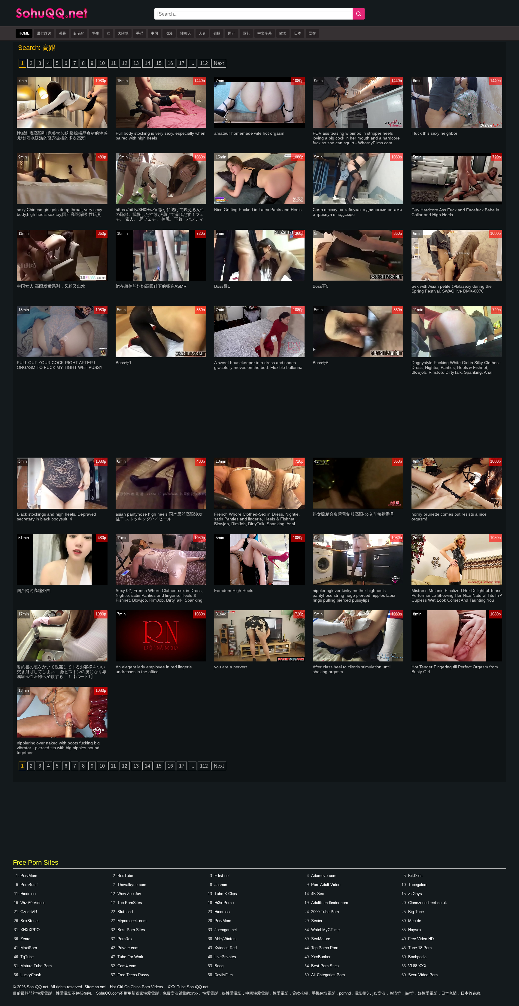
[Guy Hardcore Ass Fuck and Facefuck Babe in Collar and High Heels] (456, 203)
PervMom (28, 875)
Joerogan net (225, 930)
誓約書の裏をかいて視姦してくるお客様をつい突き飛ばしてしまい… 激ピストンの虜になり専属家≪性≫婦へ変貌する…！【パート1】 (61, 671)
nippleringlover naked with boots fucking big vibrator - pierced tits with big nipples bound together (58, 748)
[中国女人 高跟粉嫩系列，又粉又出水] (62, 279)
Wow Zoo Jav (129, 893)
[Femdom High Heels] (259, 583)
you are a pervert (230, 666)
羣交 (312, 33)
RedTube (125, 875)
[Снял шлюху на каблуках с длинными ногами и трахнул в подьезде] (358, 203)
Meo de (414, 921)
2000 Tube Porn (325, 911)
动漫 (169, 33)
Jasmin (220, 884)
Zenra (25, 939)
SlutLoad (125, 911)
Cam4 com (126, 966)
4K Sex (317, 893)
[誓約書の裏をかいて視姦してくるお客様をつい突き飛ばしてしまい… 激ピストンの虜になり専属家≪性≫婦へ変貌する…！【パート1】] (62, 660)
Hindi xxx (28, 893)
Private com (127, 948)
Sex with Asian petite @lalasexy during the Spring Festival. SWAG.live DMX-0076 (451, 288)
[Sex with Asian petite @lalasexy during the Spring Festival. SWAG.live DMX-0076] (456, 279)
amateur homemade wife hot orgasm (249, 133)
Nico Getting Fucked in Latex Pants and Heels (258, 209)
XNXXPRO (30, 930)
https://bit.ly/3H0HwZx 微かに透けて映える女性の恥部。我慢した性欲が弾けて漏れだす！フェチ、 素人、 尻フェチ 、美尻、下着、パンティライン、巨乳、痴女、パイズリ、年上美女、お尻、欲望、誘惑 (160, 219)
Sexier (316, 921)
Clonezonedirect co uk (427, 902)
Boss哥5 (321, 286)
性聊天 (185, 33)
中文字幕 (264, 33)
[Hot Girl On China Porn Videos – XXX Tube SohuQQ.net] (52, 18)
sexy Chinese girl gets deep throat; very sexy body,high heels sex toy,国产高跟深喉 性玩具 (59, 212)
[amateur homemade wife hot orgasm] (259, 126)
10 (102, 63)
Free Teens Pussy (133, 975)
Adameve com (323, 875)
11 (113, 63)
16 (170, 63)
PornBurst (29, 884)
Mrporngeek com (132, 921)
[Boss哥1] (259, 279)
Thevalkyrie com (131, 884)
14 (147, 63)
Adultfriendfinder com (329, 902)
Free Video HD (421, 939)
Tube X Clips (225, 893)
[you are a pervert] (259, 660)
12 (124, 63)
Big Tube (416, 911)
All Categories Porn (328, 975)
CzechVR (28, 911)
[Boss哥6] (358, 356)
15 (159, 63)
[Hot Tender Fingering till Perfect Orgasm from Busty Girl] (456, 660)
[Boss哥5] (358, 279)
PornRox (124, 939)
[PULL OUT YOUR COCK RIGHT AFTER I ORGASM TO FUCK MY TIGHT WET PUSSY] (62, 356)
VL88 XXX (417, 966)
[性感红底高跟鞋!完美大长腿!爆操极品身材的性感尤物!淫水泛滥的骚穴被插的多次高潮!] (62, 126)
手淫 (139, 33)
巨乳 (246, 33)
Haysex (414, 930)
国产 (231, 33)
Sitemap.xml (95, 987)
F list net (222, 875)
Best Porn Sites (131, 930)
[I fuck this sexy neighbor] (456, 126)
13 (136, 63)
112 (204, 63)
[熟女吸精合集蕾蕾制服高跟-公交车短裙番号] (358, 507)
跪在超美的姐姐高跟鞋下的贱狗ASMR (151, 286)
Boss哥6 (321, 362)
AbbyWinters (225, 939)
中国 (154, 33)
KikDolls (415, 875)
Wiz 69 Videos (33, 902)
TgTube (27, 957)
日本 (297, 33)
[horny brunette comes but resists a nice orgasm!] (456, 507)
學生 (95, 33)
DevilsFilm (223, 975)
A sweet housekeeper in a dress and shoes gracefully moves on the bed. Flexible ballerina (258, 365)
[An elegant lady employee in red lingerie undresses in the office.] (161, 660)
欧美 (283, 33)
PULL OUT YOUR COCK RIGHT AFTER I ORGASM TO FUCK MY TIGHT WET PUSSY (59, 365)
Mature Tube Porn (36, 966)
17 (181, 63)
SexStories (30, 921)
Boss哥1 (222, 286)
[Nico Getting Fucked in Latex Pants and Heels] (259, 203)
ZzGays (415, 893)
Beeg (218, 966)
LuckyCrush (30, 975)
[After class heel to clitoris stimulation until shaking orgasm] (358, 660)
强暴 (62, 33)
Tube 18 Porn (420, 948)
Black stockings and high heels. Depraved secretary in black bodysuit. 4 (56, 516)
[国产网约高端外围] (62, 583)
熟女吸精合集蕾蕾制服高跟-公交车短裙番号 (353, 514)
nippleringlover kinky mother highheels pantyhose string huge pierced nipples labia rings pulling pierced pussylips (354, 595)
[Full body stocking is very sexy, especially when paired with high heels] (161, 126)
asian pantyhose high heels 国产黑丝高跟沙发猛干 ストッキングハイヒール (159, 516)
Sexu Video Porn (423, 975)
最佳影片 (44, 33)
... (192, 63)
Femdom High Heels (233, 590)
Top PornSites (129, 902)
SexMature (320, 939)
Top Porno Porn (324, 948)
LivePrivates (225, 957)
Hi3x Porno (224, 902)
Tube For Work (130, 957)
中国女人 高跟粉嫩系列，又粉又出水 (51, 286)
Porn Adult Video (325, 884)
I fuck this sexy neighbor (434, 133)
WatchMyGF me (325, 930)
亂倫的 (79, 33)
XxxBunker (320, 957)
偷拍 (216, 33)
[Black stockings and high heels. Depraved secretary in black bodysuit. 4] (62, 507)
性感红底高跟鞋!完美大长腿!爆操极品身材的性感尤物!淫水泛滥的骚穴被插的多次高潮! (62, 135)
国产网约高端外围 (33, 590)
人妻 (202, 33)
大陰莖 (123, 33)
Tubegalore (417, 884)
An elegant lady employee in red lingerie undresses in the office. (154, 669)
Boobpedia (417, 957)
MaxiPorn (28, 948)
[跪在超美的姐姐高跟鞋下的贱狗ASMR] (161, 279)
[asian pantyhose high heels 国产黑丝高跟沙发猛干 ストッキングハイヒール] (161, 507)
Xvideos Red (225, 948)
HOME (24, 33)
